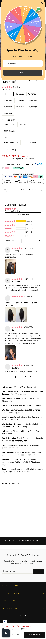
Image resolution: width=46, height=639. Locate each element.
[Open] (6, 633)
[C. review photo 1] (10, 352)
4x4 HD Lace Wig (11, 142)
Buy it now (35, 635)
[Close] (42, 3)
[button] (7, 87)
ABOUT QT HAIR (10, 585)
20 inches (8, 100)
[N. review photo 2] (21, 314)
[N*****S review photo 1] (10, 266)
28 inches (20, 107)
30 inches (33, 107)
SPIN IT (23, 72)
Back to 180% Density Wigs (24, 540)
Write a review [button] (23, 214)
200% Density (9, 131)
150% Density (9, 125)
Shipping (15, 159)
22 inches (20, 100)
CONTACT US (8, 601)
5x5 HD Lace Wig (29, 142)
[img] (17, 248)
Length (6, 89)
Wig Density (9, 120)
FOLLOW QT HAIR (11, 608)
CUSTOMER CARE (11, 593)
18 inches (32, 94)
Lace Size (7, 138)
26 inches (8, 107)
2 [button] (20, 377)
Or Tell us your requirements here (21, 191)
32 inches (8, 113)
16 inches (20, 94)
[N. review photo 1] (10, 314)
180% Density (24, 125)
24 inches (33, 100)
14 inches (8, 94)
